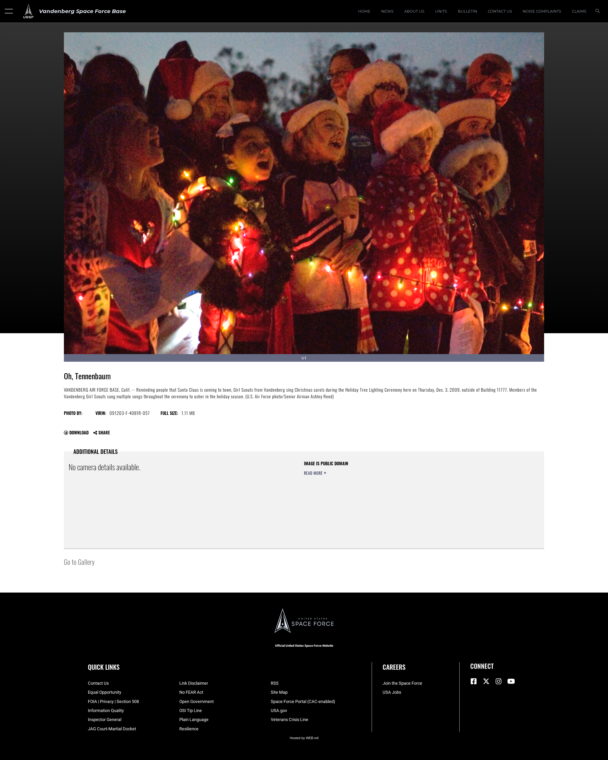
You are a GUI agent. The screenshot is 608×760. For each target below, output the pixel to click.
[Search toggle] (598, 11)
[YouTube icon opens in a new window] (511, 681)
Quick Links (103, 667)
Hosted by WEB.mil (304, 738)
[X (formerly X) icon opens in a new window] (486, 681)
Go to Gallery (79, 561)
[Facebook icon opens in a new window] (473, 681)
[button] (7, 11)
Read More (314, 473)
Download (78, 432)
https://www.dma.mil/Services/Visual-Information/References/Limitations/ (359, 496)
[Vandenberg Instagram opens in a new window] (498, 681)
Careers (394, 667)
